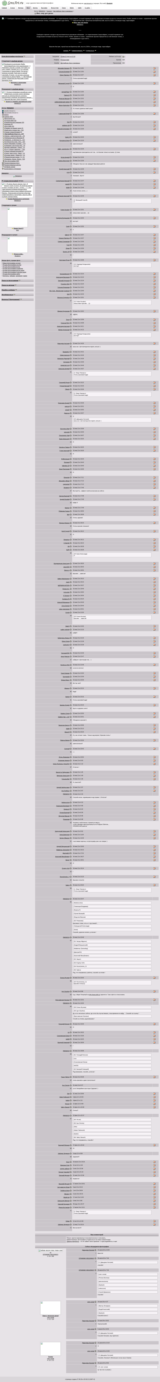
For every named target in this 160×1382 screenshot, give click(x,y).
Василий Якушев (64, 1184)
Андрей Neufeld (65, 499)
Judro (68, 582)
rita (69, 546)
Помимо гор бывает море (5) (14, 128)
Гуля (68, 245)
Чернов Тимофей (64, 1172)
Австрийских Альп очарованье (63, 11)
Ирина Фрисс (65, 680)
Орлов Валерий (65, 812)
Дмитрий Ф (66, 853)
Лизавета (17, 256)
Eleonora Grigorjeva (63, 297)
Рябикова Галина (64, 511)
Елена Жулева (65, 977)
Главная (4, 8)
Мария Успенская (64, 329)
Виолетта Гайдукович (63, 772)
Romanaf (67, 462)
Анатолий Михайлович (62, 856)
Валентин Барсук (64, 725)
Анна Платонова (64, 469)
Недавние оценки (9, 167)
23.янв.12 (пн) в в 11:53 (67, 56)
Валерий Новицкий (64, 1042)
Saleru (68, 885)
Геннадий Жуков (64, 382)
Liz (69, 1032)
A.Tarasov (66, 595)
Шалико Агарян (65, 705)
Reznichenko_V (65, 876)
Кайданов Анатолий (63, 196)
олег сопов (50, 1317)
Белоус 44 (66, 251)
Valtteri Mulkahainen (64, 578)
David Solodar (65, 673)
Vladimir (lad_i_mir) (64, 717)
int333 (68, 1039)
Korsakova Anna (65, 140)
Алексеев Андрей (64, 368)
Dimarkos (67, 539)
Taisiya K (67, 95)
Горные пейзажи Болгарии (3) (14, 151)
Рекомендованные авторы (12, 165)
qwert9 (67, 184)
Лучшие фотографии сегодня (12, 265)
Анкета (6, 114)
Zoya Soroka (66, 605)
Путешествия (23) (10, 120)
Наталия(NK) (65, 653)
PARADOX (42, 11)
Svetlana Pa (66, 599)
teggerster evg (65, 365)
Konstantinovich (65, 274)
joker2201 (67, 567)
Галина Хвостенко (64, 160)
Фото (28, 8)
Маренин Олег (65, 1165)
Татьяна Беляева (64, 71)
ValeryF (67, 235)
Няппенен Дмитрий (63, 358)
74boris (67, 389)
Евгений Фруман (64, 1175)
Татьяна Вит (66, 779)
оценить (65, 50)
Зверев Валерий (64, 496)
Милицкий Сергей (64, 83)
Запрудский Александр (62, 831)
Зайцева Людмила (64, 1153)
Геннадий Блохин (64, 1024)
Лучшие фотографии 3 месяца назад (14, 272)
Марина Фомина (64, 523)
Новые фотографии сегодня (11, 263)
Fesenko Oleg (65, 284)
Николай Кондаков (64, 1204)
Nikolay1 (67, 1194)
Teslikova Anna (65, 1190)
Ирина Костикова (64, 1207)
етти (68, 172)
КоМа (68, 187)
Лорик (68, 248)
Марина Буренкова (64, 311)
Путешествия (64, 60)
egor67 (67, 410)
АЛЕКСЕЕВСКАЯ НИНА (62, 102)
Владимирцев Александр (62, 563)
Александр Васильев (63, 277)
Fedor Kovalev (65, 209)
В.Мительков (65, 459)
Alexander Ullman (64, 481)
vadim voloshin (65, 629)
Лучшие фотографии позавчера (13, 268)
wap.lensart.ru (88, 3)
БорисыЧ (67, 809)
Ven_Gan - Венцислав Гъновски (59, 291)
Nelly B (67, 137)
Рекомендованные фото (12, 163)
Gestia (68, 612)
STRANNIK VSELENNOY (50, 1254)
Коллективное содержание (12, 169)
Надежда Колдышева (63, 218)
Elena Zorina (66, 641)
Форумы (20, 8)
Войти (72, 8)
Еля (68, 122)
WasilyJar (67, 1197)
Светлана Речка (64, 260)
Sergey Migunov (65, 838)
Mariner (67, 508)
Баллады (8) (9, 124)
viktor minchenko (64, 609)
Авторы (35, 8)
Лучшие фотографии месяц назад (13, 270)
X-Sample (67, 543)
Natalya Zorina (65, 713)
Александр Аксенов (63, 326)
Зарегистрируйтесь (73, 1241)
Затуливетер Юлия (63, 1187)
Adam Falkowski (65, 1097)
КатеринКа (66, 676)
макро (25, 276)
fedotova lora (66, 802)
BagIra (68, 696)
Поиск (64, 8)
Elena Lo (67, 570)
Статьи (12, 8)
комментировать (77, 50)
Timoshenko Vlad (64, 435)
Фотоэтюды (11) (10, 118)
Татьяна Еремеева (64, 287)
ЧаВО (80, 8)
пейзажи (12, 276)
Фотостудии (54, 8)
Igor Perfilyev (66, 791)
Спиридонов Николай (63, 181)
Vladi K (67, 626)
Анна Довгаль (65, 656)
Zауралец (66, 362)
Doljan (68, 1221)
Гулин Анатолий (65, 450)
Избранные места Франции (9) (14, 138)
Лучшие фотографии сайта (11, 274)
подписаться (90, 50)
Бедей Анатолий (64, 169)
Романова (66, 819)
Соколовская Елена (63, 1035)
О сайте (87, 8)
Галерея (49, 11)
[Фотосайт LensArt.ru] (28, 6)
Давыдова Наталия (63, 343)
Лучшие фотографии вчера (11, 266)
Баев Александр (64, 439)
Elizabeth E (66, 352)
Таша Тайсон (65, 1077)
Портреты (6, 276)
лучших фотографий (11, 181)
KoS (68, 294)
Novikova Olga (65, 665)
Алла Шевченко (65, 834)
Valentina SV (66, 465)
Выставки (44, 8)
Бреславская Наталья (63, 1000)
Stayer (68, 860)
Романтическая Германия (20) (14, 122)
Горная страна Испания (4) (13, 132)
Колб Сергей (66, 531)
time (17, 230)
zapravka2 (66, 484)
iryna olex (67, 592)
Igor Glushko (66, 991)
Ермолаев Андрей (64, 403)
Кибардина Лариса (64, 638)
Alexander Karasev (64, 68)
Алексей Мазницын (63, 602)
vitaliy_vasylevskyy (64, 149)
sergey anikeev (65, 1168)
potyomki (67, 432)
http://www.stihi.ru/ (94, 994)
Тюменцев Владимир (63, 806)
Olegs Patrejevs (65, 75)
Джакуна (67, 413)
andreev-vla (66, 125)
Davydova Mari (65, 428)
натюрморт (19, 276)
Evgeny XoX (66, 868)
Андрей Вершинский (63, 846)
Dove (68, 1162)
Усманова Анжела (64, 760)
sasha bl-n (66, 644)
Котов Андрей (65, 157)
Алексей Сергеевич (63, 129)
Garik (68, 226)
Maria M (67, 732)
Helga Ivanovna (65, 355)
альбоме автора (16, 61)
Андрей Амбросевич (63, 787)
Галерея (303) (8, 116)
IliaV (68, 514)
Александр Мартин (64, 1200)
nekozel (67, 406)
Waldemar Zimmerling (63, 850)
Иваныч (67, 688)
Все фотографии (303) (12, 161)
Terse (68, 319)
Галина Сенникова (64, 241)
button (68, 1100)
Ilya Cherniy (66, 1085)
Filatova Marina (65, 740)
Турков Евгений (65, 386)
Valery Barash (65, 1107)
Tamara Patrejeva (64, 238)
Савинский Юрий (64, 113)
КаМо (68, 728)
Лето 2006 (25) (9, 126)
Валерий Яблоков (64, 1145)
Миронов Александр (63, 775)
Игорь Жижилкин (64, 757)
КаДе (68, 549)
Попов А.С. (66, 589)
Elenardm (67, 477)
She (68, 1093)
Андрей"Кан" (66, 92)
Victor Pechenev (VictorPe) (61, 764)
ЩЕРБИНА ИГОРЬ (64, 585)
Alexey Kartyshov (64, 105)
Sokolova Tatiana (64, 447)
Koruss (67, 1103)
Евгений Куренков (64, 280)
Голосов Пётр (65, 323)
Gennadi (67, 748)
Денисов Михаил (64, 98)
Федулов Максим (64, 816)
